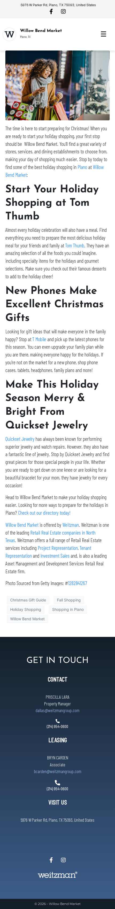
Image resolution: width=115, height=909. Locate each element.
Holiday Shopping (25, 609)
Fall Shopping (69, 600)
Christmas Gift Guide (28, 600)
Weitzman (70, 525)
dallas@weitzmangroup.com (57, 710)
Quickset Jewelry (19, 439)
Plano (82, 167)
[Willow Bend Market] (9, 34)
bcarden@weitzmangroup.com (57, 771)
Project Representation (58, 548)
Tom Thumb (74, 245)
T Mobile (39, 339)
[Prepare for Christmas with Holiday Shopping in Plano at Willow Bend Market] (57, 85)
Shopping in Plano (68, 609)
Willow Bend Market (41, 31)
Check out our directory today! (44, 513)
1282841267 (77, 583)
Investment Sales (55, 556)
